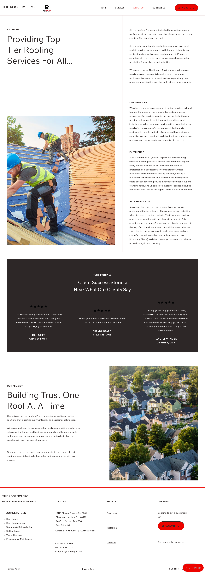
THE (18, 7)
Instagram (112, 527)
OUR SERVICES (16, 513)
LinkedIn (111, 542)
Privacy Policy (13, 569)
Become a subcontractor (171, 542)
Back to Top (88, 569)
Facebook (112, 513)
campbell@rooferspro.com (68, 551)
